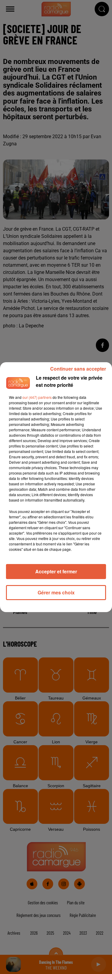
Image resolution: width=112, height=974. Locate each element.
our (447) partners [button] (37, 397)
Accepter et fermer (56, 571)
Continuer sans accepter (78, 368)
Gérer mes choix (56, 592)
